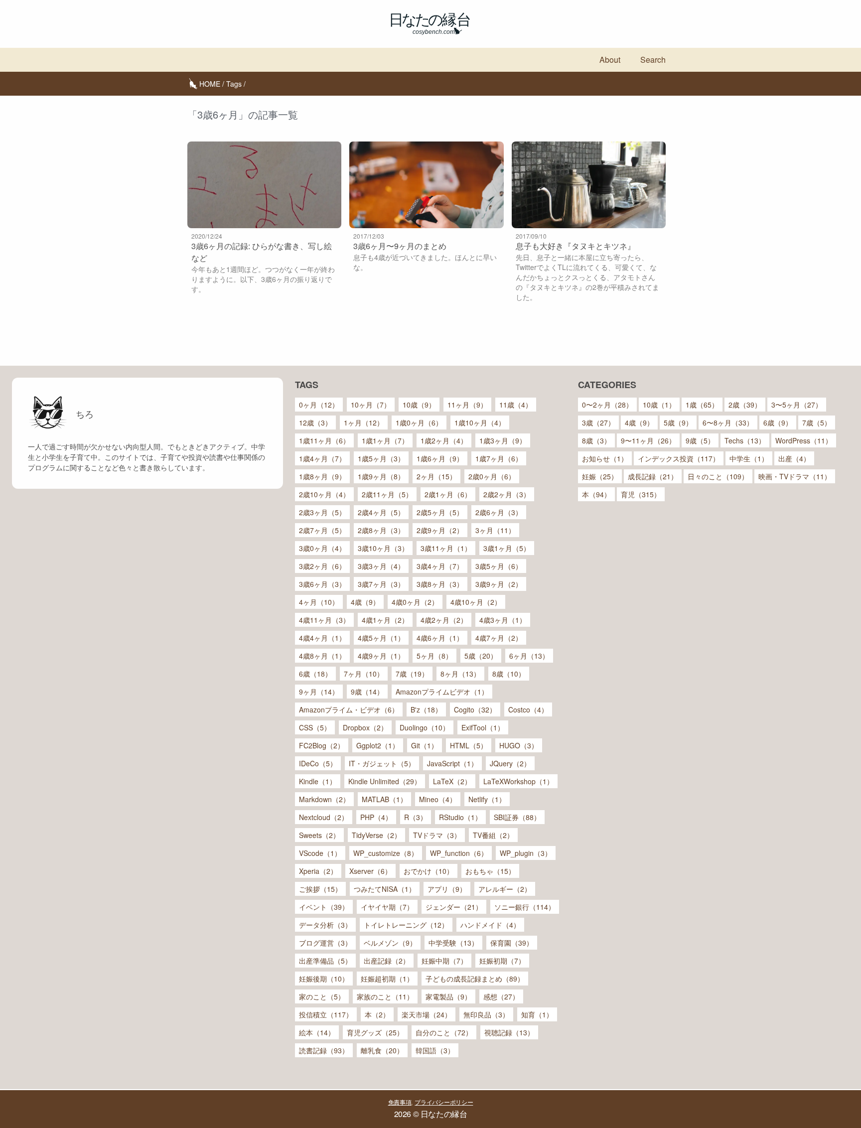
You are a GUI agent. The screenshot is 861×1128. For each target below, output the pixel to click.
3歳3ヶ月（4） (381, 566)
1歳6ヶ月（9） (440, 458)
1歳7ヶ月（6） (498, 458)
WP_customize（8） (385, 853)
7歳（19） (412, 674)
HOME (209, 84)
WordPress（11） (803, 440)
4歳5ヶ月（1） (381, 638)
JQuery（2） (510, 763)
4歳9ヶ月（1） (381, 656)
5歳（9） (678, 422)
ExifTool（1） (482, 727)
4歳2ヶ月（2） (444, 620)
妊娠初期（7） (502, 961)
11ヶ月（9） (467, 405)
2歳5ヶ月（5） (440, 512)
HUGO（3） (518, 745)
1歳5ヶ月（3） (381, 458)
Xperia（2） (318, 871)
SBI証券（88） (517, 817)
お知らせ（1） (605, 458)
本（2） (377, 1014)
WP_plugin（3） (526, 853)
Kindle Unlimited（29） (384, 781)
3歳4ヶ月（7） (440, 566)
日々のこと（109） (718, 476)
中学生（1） (748, 458)
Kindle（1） (317, 781)
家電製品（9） (448, 996)
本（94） (596, 494)
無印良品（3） (486, 1014)
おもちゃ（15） (490, 871)
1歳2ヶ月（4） (444, 440)
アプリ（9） (447, 889)
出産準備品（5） (325, 961)
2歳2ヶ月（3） (506, 494)
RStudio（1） (460, 817)
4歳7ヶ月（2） (498, 638)
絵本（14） (317, 1032)
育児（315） (641, 494)
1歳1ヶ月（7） (385, 440)
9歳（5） (700, 440)
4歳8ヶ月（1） (322, 656)
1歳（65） (702, 405)
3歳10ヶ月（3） (383, 548)
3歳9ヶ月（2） (498, 584)
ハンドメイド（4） (490, 925)
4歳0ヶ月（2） (415, 602)
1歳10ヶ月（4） (479, 422)
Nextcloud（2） (323, 817)
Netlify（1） (487, 799)
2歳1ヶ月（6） (448, 494)
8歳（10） (508, 674)
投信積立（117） (326, 1014)
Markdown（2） (324, 799)
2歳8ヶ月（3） (381, 530)
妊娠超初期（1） (387, 979)
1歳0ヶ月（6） (419, 422)
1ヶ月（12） (364, 422)
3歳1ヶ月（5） (506, 548)
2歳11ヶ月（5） (387, 494)
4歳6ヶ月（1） (440, 638)
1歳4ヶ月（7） (322, 458)
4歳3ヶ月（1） (502, 620)
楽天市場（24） (426, 1014)
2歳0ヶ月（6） (491, 476)
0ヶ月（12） (319, 405)
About (609, 59)
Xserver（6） (370, 871)
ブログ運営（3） (325, 943)
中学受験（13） (453, 943)
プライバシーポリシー (444, 1102)
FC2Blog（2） (321, 745)
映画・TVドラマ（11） (794, 476)
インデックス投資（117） (678, 458)
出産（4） (794, 458)
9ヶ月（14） (319, 692)
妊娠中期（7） (444, 961)
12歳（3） (315, 422)
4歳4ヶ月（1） (322, 638)
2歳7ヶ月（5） (322, 530)
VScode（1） (320, 853)
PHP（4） (376, 817)
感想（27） (501, 996)
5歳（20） (480, 656)
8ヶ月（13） (460, 674)
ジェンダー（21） (454, 907)
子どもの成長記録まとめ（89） (475, 979)
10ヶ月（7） (371, 405)
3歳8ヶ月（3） (440, 584)
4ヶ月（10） (319, 602)
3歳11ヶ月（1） (446, 548)
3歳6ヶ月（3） (322, 584)
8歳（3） (596, 440)
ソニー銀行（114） (524, 907)
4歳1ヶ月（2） (385, 620)
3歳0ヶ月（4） (322, 548)
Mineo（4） (437, 799)
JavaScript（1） (452, 763)
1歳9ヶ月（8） (381, 476)
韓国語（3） (435, 1050)
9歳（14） (367, 692)
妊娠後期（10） (324, 979)
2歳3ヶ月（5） (322, 512)
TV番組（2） (493, 835)
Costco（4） (528, 709)
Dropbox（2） (365, 727)
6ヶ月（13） (529, 656)
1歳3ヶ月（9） (502, 440)
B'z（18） (426, 709)
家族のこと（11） (385, 996)
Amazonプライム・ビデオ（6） (349, 709)
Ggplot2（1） (377, 745)
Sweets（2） (319, 835)
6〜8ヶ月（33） (728, 422)
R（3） (415, 817)
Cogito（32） (475, 709)
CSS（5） (315, 727)
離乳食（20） (382, 1050)
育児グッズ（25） (375, 1032)
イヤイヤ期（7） (387, 907)
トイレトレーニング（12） (406, 925)
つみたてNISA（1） (385, 889)
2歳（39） (744, 405)
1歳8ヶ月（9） (322, 476)
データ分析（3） (325, 925)
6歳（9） (777, 422)
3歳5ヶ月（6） (498, 566)
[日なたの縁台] (430, 24)
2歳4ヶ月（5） (381, 512)
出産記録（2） (387, 961)
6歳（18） (315, 674)
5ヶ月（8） (434, 656)
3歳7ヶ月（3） (381, 584)
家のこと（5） (322, 996)
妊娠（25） (600, 476)
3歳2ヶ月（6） (322, 566)
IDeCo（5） (318, 763)
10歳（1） (659, 405)
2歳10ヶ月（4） (324, 494)
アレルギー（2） (504, 889)
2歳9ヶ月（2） (440, 530)
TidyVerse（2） (376, 835)
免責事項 (400, 1102)
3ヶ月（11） (495, 530)
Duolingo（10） (424, 727)
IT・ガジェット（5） (382, 763)
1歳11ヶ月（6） (324, 440)
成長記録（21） (653, 476)
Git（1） (424, 745)
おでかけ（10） (428, 871)
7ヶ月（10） (364, 674)
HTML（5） (468, 745)
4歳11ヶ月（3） (324, 620)
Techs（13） (744, 440)
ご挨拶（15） (320, 889)
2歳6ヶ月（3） (498, 512)
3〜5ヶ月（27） (796, 405)
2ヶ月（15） (436, 476)
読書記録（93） (324, 1050)
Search (653, 59)
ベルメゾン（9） (390, 943)
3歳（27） (598, 422)
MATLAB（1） (384, 799)
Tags (234, 84)
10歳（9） (419, 405)
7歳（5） (816, 422)
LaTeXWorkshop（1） (518, 781)
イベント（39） (324, 907)
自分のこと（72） (444, 1032)
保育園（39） (511, 943)
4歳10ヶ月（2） (475, 602)
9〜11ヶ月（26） (648, 440)
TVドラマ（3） (437, 835)
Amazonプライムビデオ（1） (442, 692)
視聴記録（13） (509, 1032)
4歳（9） (365, 602)
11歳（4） (515, 405)
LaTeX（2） (452, 781)
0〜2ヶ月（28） (607, 405)
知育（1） (537, 1014)
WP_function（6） (459, 853)
